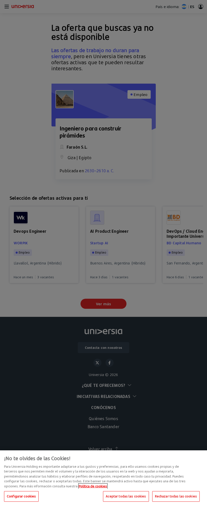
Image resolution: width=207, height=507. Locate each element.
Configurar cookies (21, 496)
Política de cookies (93, 486)
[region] (103, 478)
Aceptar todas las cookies (126, 496)
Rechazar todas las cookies (176, 496)
